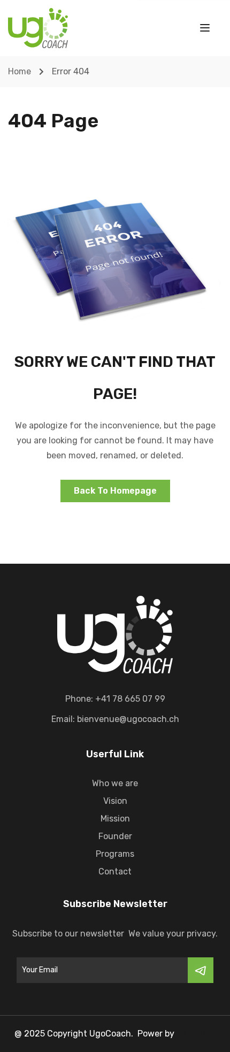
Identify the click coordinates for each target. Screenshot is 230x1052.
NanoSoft (196, 1033)
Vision (115, 801)
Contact (115, 871)
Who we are (115, 783)
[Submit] (200, 970)
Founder (115, 836)
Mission (115, 818)
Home (19, 71)
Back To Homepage (115, 491)
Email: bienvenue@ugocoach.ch (115, 719)
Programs (115, 854)
